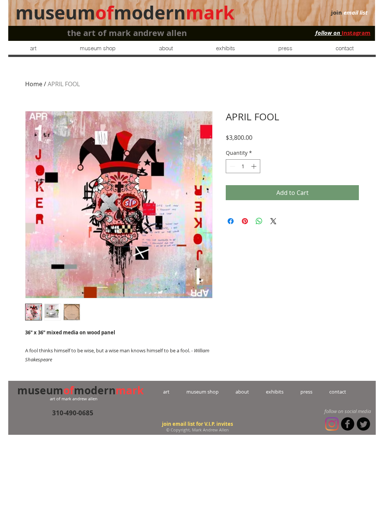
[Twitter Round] (363, 424)
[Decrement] (231, 166)
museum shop (202, 391)
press (298, 391)
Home (33, 84)
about (242, 391)
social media (358, 411)
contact (329, 391)
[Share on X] (273, 221)
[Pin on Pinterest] (244, 221)
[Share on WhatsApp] (259, 221)
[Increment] (254, 166)
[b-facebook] (347, 424)
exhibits (275, 391)
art (174, 391)
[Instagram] (332, 424)
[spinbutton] (243, 166)
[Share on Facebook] (230, 221)
